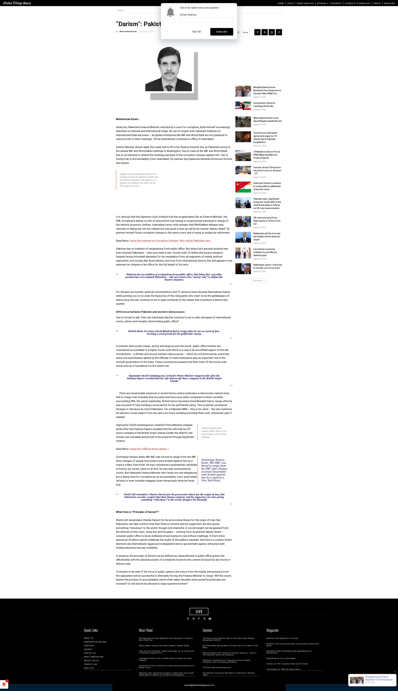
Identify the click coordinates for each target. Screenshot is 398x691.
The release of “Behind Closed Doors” (283, 669)
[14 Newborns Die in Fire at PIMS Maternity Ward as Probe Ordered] (243, 155)
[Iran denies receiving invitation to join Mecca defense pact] (243, 253)
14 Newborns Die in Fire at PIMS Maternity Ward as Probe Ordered (266, 154)
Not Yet (196, 31)
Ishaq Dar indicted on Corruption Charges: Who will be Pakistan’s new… (171, 240)
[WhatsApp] (272, 32)
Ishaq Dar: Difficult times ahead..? (149, 448)
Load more (258, 280)
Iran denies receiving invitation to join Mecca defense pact (265, 252)
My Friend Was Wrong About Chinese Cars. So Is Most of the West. (230, 646)
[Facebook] (257, 32)
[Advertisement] (174, 213)
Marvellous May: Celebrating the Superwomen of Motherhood (288, 652)
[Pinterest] (199, 619)
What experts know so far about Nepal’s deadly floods (164, 645)
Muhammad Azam (128, 31)
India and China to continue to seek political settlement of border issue (267, 186)
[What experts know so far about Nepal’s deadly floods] (243, 121)
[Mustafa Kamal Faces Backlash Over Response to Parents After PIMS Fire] (243, 91)
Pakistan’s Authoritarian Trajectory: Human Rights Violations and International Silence (227, 661)
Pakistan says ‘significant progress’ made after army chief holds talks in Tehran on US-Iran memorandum (166, 674)
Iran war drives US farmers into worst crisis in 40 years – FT (267, 170)
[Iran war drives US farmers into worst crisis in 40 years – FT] (243, 170)
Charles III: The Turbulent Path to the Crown (287, 663)
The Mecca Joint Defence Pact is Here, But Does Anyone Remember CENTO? (228, 639)
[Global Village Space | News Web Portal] (17, 3)
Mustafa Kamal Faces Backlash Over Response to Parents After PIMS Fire (267, 90)
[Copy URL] (279, 32)
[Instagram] (193, 619)
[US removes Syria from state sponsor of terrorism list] (243, 221)
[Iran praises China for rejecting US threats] (243, 105)
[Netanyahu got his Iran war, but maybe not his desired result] (243, 237)
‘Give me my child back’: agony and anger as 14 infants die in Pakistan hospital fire (166, 652)
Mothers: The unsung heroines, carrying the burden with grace (292, 644)
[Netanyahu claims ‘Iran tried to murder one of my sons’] (243, 268)
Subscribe (222, 31)
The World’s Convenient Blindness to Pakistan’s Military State (229, 674)
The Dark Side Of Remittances (217, 667)
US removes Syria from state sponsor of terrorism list (267, 220)
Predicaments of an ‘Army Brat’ (281, 658)
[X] (264, 32)
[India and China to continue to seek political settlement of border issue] (243, 187)
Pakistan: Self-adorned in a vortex (282, 638)
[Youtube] (210, 619)
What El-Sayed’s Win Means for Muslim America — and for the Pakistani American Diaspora (230, 653)
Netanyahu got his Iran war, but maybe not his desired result (267, 236)
